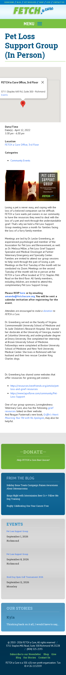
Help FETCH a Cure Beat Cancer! (33, 455)
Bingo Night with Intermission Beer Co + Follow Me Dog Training (32, 497)
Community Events (20, 160)
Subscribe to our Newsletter (25, 654)
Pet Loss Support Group (17, 531)
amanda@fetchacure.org (20, 296)
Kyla (11, 617)
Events (4, 95)
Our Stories (29, 657)
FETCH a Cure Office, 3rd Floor (22, 144)
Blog (19, 2)
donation (47, 311)
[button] (23, 104)
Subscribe (9, 2)
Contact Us (58, 2)
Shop (41, 2)
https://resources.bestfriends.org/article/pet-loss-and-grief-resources (34, 387)
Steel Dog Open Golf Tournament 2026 (25, 577)
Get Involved (30, 2)
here (22, 293)
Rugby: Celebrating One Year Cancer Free (28, 506)
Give (48, 2)
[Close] (42, 82)
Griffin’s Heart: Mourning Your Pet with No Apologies (32, 416)
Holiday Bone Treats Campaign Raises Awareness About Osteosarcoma (32, 487)
